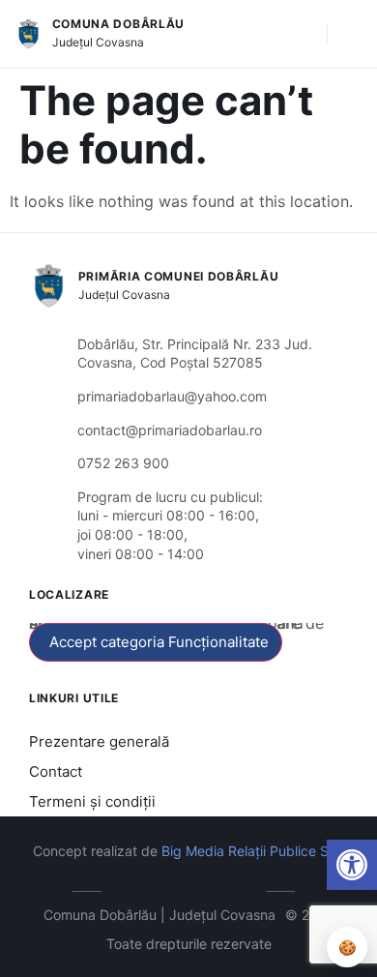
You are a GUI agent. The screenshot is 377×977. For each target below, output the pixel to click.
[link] (352, 865)
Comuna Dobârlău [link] (119, 23)
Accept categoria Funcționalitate (159, 642)
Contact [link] (55, 771)
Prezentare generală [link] (99, 741)
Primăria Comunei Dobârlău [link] (178, 276)
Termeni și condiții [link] (92, 801)
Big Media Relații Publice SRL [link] (253, 851)
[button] (302, 33)
